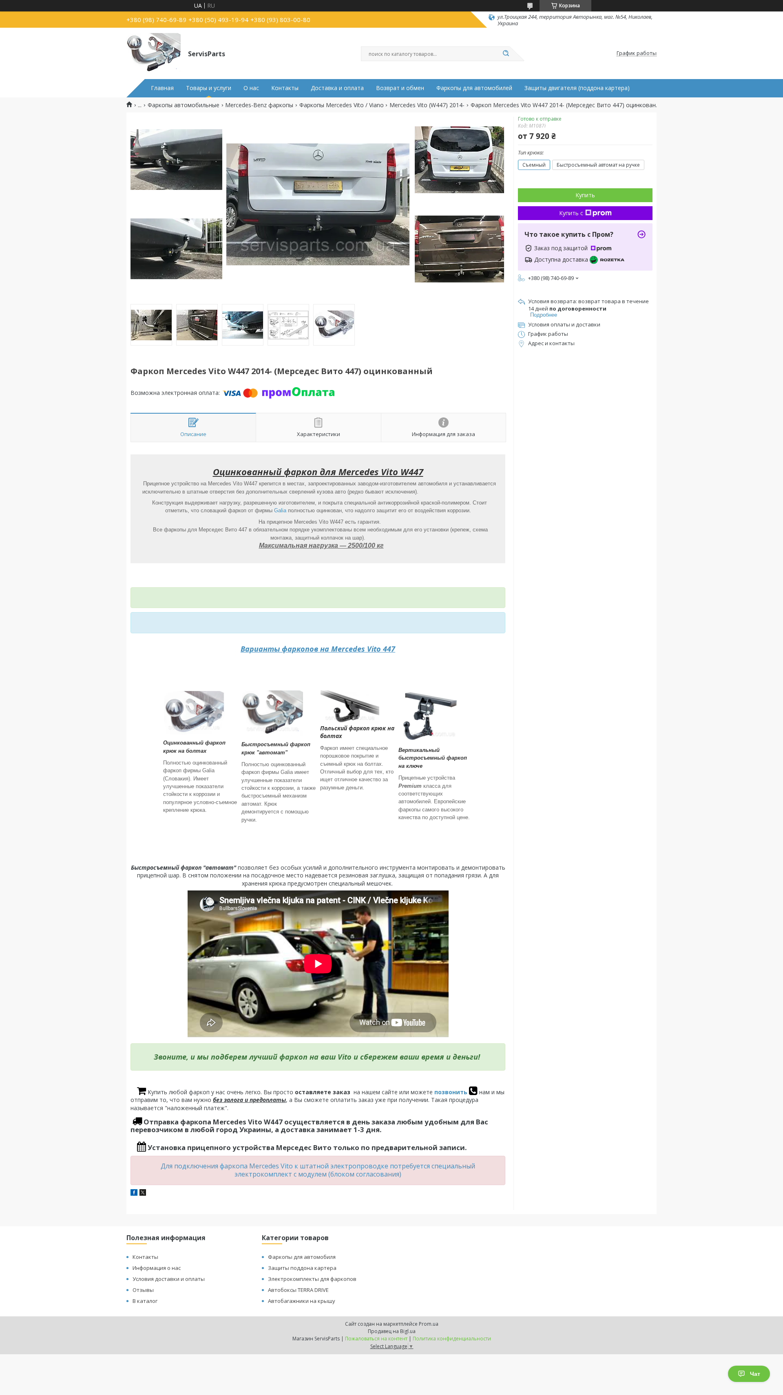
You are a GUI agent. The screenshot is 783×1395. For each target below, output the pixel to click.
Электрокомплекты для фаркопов (312, 1279)
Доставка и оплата (337, 88)
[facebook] (133, 1193)
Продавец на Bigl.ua (392, 1331)
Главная (162, 88)
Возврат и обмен (400, 88)
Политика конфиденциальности (452, 1338)
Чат (755, 1374)
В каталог (145, 1301)
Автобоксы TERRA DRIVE (298, 1290)
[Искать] (506, 53)
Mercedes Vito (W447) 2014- (426, 105)
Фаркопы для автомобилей (474, 88)
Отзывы (143, 1290)
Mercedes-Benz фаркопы (259, 105)
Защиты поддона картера (302, 1268)
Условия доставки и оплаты (169, 1279)
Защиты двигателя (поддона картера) (577, 88)
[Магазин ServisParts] (153, 53)
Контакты (285, 88)
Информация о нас (157, 1268)
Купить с (571, 213)
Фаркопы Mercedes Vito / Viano (341, 105)
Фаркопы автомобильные (183, 105)
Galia (280, 510)
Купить (585, 195)
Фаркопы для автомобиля (302, 1257)
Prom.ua (428, 1323)
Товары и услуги (208, 88)
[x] (142, 1193)
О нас (251, 88)
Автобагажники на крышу (301, 1301)
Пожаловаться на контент (376, 1338)
